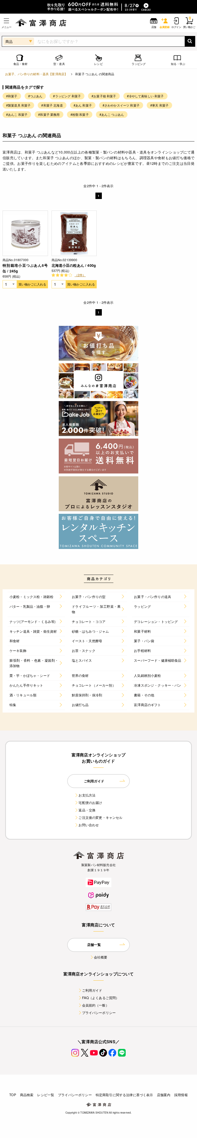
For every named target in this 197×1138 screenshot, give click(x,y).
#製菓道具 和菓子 (18, 105)
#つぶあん (35, 96)
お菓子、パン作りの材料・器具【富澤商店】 (36, 74)
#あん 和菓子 (83, 105)
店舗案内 (164, 1094)
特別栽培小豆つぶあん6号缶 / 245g (25, 268)
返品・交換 (86, 810)
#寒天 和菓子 (159, 105)
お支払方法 (86, 795)
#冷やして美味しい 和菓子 (145, 96)
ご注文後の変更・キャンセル (100, 817)
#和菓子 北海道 (52, 105)
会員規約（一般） (95, 1005)
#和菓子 (11, 96)
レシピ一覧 (45, 1094)
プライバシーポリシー (99, 1012)
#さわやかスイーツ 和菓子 (121, 105)
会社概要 (100, 957)
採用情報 (181, 1094)
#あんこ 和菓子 (16, 114)
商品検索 (27, 1094)
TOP (12, 1094)
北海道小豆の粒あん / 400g (74, 265)
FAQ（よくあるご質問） (100, 997)
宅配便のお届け (90, 802)
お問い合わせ (88, 824)
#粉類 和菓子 (80, 114)
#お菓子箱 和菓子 (104, 96)
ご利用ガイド (92, 990)
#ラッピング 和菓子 (67, 96)
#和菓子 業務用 (49, 114)
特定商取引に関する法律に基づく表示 (124, 1094)
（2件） (80, 275)
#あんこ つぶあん (112, 114)
